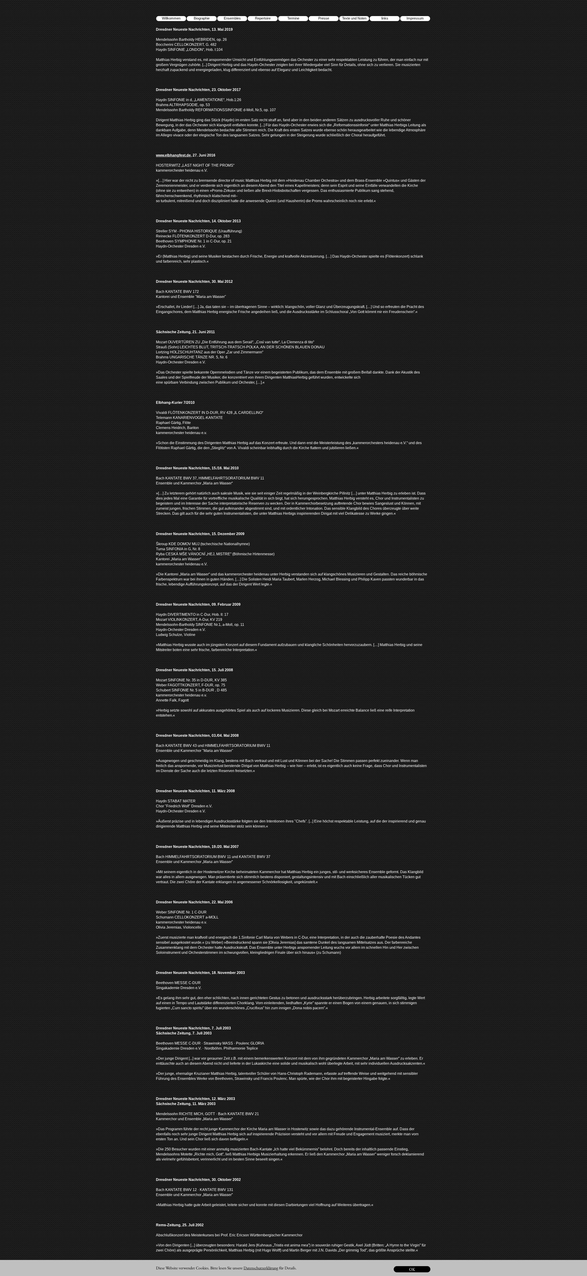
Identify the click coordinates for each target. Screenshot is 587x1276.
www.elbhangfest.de (173, 155)
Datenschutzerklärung (261, 1267)
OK (412, 1269)
